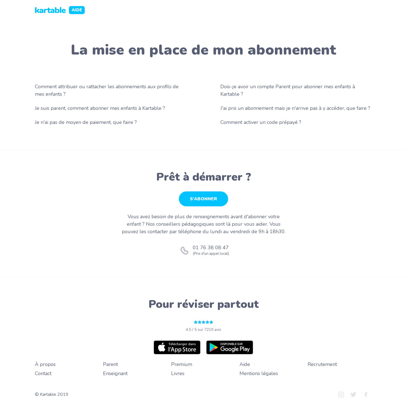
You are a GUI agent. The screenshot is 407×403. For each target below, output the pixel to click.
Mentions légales (258, 373)
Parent (110, 364)
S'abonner (203, 199)
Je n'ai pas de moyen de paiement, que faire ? (86, 122)
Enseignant (115, 373)
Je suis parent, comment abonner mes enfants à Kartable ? (100, 108)
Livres (177, 373)
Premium (181, 364)
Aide (244, 364)
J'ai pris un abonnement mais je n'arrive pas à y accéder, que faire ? (295, 108)
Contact (43, 373)
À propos (45, 364)
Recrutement (322, 364)
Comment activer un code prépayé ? (260, 122)
